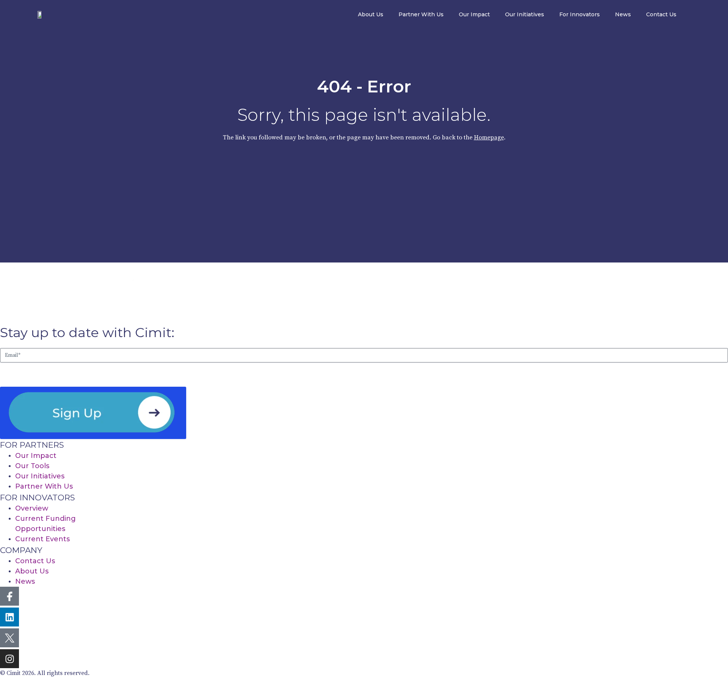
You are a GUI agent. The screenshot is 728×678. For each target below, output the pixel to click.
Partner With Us (421, 14)
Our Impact (474, 14)
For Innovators (579, 14)
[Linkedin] (9, 617)
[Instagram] (9, 658)
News (623, 14)
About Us (370, 14)
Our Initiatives (524, 14)
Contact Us (661, 14)
